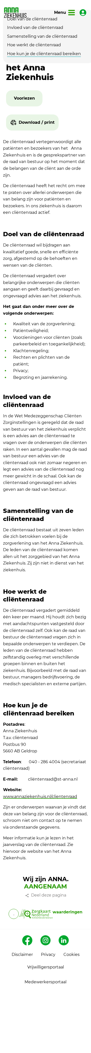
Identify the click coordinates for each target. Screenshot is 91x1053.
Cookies (71, 954)
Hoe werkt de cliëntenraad (34, 45)
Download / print (37, 122)
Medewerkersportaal (45, 982)
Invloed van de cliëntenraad (35, 27)
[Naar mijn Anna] (83, 13)
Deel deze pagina (48, 895)
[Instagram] (45, 940)
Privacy (48, 954)
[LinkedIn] (64, 940)
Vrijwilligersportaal (45, 967)
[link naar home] (15, 12)
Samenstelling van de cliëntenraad (42, 36)
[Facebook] (27, 940)
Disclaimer (22, 954)
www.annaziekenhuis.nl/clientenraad (40, 796)
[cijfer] (35, 914)
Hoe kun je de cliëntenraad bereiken (44, 53)
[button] (24, 98)
